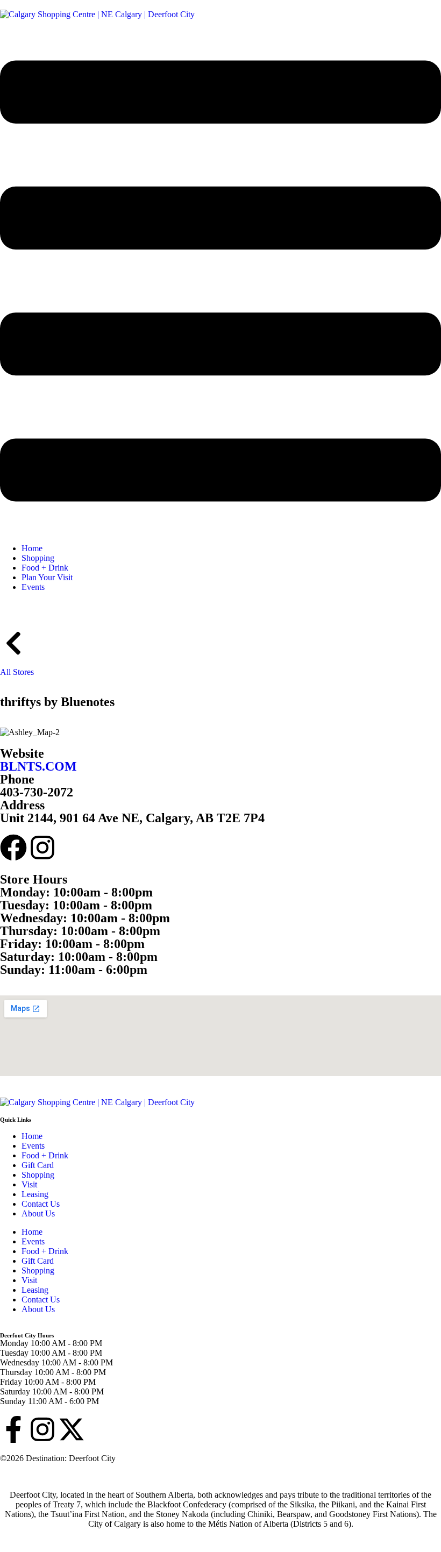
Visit (29, 1184)
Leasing (35, 1194)
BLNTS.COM (38, 766)
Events (33, 587)
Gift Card (38, 1165)
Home (32, 548)
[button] (220, 282)
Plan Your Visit (47, 577)
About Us (38, 1213)
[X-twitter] (71, 1429)
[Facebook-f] (13, 1429)
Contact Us (41, 1203)
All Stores (17, 672)
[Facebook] (13, 847)
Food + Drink (45, 567)
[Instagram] (42, 847)
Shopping (38, 558)
